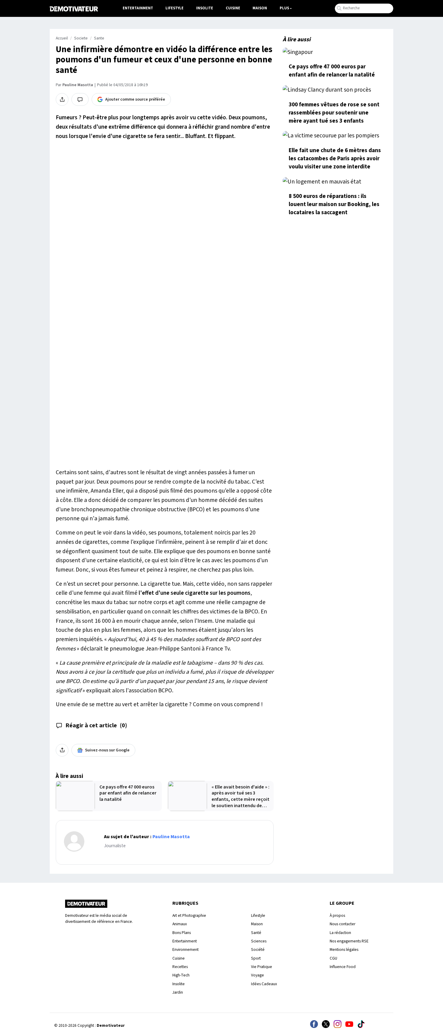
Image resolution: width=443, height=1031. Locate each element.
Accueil (62, 38)
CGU (333, 958)
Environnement (185, 949)
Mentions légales (344, 949)
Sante (99, 38)
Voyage (257, 975)
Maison (260, 8)
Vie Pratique (261, 967)
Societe (81, 38)
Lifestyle (174, 8)
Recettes (180, 967)
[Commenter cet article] (80, 99)
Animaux (179, 924)
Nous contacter (342, 924)
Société (258, 949)
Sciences (258, 941)
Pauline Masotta (77, 85)
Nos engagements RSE (349, 941)
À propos (337, 915)
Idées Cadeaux (264, 984)
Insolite (204, 8)
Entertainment (138, 8)
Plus (284, 8)
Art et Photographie (189, 915)
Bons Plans (181, 932)
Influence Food (343, 967)
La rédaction (340, 932)
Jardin (177, 992)
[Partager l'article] (62, 99)
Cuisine (233, 8)
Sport (256, 958)
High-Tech (181, 975)
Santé (256, 932)
